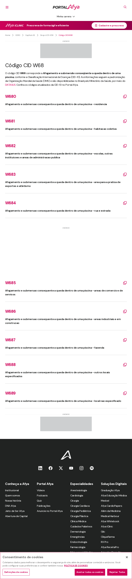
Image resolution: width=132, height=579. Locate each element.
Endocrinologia (78, 542)
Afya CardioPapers (111, 506)
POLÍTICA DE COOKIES (76, 565)
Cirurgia (74, 500)
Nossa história (13, 500)
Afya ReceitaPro (110, 547)
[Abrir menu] (7, 7)
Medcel (105, 500)
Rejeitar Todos (117, 572)
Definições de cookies (16, 572)
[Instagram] (81, 468)
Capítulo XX (30, 35)
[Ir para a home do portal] (66, 7)
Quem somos (12, 495)
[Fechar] (126, 557)
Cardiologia (76, 495)
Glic (103, 531)
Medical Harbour (110, 516)
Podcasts (42, 495)
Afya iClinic (107, 526)
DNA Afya (10, 506)
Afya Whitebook (110, 521)
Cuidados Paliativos (81, 526)
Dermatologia (77, 531)
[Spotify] (92, 468)
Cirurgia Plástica (79, 516)
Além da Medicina (111, 511)
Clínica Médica (78, 521)
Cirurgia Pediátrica (80, 511)
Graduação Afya (110, 490)
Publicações (43, 506)
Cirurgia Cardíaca (80, 506)
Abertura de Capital (16, 516)
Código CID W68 (66, 35)
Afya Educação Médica (114, 495)
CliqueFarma (108, 536)
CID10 (17, 35)
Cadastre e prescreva (111, 25)
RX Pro (104, 542)
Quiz (39, 500)
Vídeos (41, 490)
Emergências (77, 536)
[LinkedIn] (40, 468)
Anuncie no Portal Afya (49, 511)
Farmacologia (77, 547)
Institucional (12, 490)
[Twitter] (61, 468)
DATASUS (10, 84)
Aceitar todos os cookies (89, 572)
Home (7, 35)
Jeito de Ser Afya (14, 511)
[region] (66, 565)
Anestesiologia (78, 490)
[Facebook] (50, 468)
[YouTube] (71, 468)
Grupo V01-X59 (46, 35)
